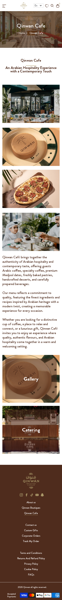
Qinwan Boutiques (31, 508)
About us (31, 502)
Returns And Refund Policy (31, 558)
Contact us (31, 525)
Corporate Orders (31, 536)
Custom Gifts (31, 530)
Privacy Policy (31, 564)
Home (22, 33)
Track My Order (31, 541)
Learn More (31, 383)
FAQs (31, 574)
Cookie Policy (31, 569)
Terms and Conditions (31, 553)
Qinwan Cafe (31, 513)
